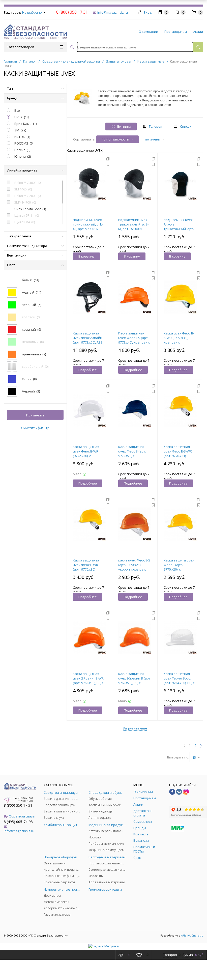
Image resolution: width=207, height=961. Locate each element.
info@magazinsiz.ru (19, 831)
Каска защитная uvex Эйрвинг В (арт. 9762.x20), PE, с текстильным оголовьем (134, 682)
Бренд (12, 98)
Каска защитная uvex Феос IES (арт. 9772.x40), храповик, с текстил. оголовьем (134, 342)
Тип (10, 88)
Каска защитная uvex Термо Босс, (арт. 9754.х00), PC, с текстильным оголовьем (179, 682)
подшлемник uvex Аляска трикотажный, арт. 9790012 (179, 226)
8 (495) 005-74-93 (18, 821)
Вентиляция (16, 255)
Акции (198, 31)
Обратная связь (22, 816)
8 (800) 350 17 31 (18, 805)
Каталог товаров (20, 47)
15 (194, 757)
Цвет (11, 265)
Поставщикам (175, 31)
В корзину (86, 256)
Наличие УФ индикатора (27, 245)
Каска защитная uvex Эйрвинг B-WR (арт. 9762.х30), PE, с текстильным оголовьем (88, 682)
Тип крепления (19, 236)
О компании (148, 31)
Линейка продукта (22, 170)
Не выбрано (32, 12)
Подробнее (87, 370)
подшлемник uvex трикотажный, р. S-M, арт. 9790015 (133, 224)
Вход (148, 12)
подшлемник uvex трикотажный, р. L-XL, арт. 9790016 (88, 224)
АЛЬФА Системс (191, 935)
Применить (35, 415)
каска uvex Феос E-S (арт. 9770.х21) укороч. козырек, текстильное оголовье (134, 569)
